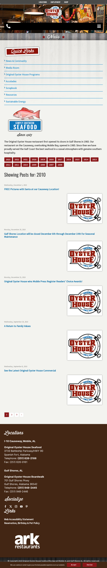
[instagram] (16, 506)
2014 (86, 159)
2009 (34, 165)
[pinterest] (26, 506)
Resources (11, 94)
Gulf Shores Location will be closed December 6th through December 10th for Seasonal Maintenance (49, 235)
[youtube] (21, 506)
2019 (43, 159)
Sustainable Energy (16, 101)
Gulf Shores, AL (13, 470)
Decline (90, 565)
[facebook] (5, 506)
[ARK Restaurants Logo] (27, 528)
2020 (34, 159)
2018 (51, 159)
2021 (25, 159)
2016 (68, 159)
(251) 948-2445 (27, 487)
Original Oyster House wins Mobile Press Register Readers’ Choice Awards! (43, 281)
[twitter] (10, 506)
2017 (60, 159)
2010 (25, 165)
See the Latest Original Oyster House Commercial (30, 370)
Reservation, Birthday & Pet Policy (22, 523)
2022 (17, 159)
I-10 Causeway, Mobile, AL (20, 441)
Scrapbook (11, 88)
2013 (94, 159)
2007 (51, 165)
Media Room (12, 67)
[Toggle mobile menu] (99, 26)
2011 (17, 165)
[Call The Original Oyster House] (8, 26)
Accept (73, 565)
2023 (8, 159)
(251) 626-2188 (27, 458)
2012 (8, 165)
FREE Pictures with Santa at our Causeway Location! (31, 189)
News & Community (16, 61)
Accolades (11, 81)
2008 (43, 165)
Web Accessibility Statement (19, 519)
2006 (60, 165)
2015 (77, 159)
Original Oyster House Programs (23, 74)
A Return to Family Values (17, 326)
